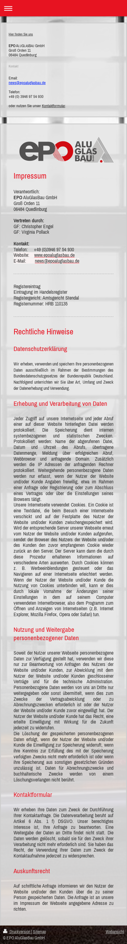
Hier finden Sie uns (21, 34)
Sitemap (39, 931)
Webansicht (115, 931)
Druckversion (20, 931)
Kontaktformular (53, 105)
